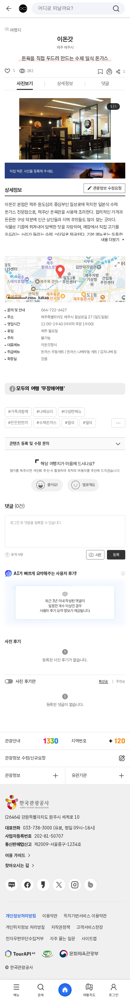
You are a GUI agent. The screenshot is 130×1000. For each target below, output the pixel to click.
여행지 (15, 30)
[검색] (116, 8)
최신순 (103, 681)
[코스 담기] (107, 71)
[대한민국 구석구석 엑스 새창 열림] (59, 884)
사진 (97, 555)
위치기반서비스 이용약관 (85, 915)
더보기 (118, 423)
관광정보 (12, 775)
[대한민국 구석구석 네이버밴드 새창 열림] (90, 884)
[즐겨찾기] (98, 71)
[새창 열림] (20, 954)
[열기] (118, 444)
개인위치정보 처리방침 (25, 927)
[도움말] (7, 554)
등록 (116, 555)
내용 (110, 239)
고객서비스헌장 (89, 927)
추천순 (120, 681)
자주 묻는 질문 (62, 938)
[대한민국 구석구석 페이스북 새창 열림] (27, 884)
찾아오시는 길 (17, 865)
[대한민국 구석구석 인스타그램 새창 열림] (74, 884)
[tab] (16, 990)
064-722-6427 (54, 310)
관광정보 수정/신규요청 (25, 757)
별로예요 (88, 485)
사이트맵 (89, 938)
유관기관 (79, 775)
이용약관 (49, 915)
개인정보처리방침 (21, 915)
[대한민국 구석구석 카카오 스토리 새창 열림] (43, 884)
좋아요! (52, 485)
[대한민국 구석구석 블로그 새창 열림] (11, 884)
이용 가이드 (15, 855)
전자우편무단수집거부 (25, 938)
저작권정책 (60, 927)
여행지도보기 (117, 264)
